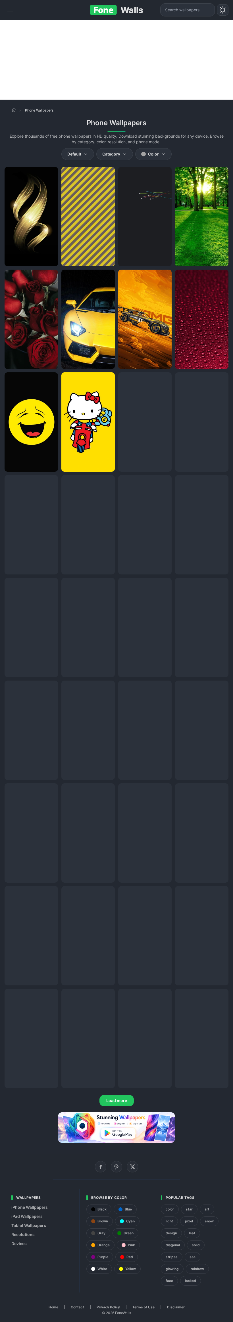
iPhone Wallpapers (29, 1207)
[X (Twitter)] (132, 1166)
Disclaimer (176, 1307)
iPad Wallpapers (27, 1216)
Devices (19, 1243)
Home (53, 1307)
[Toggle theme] (222, 10)
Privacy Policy (108, 1307)
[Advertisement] (116, 60)
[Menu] (10, 10)
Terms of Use (143, 1307)
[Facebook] (100, 1166)
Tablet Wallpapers (28, 1225)
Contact (77, 1307)
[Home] (13, 110)
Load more (116, 1100)
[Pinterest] (116, 1166)
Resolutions (23, 1234)
